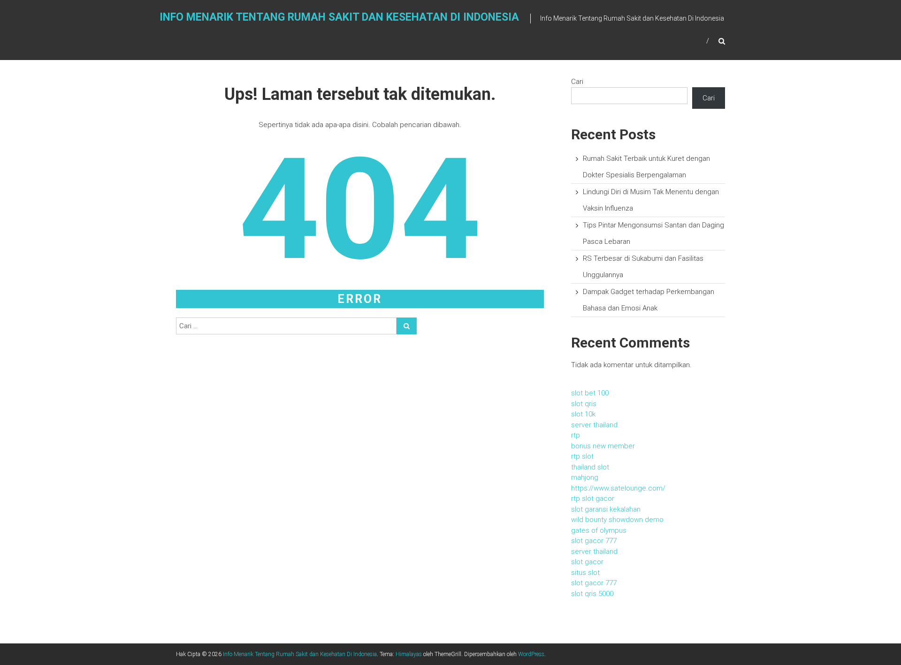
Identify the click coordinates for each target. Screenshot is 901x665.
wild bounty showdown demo (617, 519)
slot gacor (587, 562)
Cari (577, 81)
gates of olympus (598, 530)
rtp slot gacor (592, 498)
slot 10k (583, 414)
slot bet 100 (590, 393)
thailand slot (590, 467)
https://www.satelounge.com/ (618, 488)
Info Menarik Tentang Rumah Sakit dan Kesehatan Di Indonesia (339, 17)
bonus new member (603, 446)
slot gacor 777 (594, 541)
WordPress (531, 654)
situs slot (585, 572)
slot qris (583, 404)
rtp (575, 435)
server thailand (594, 425)
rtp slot (582, 456)
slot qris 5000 (592, 593)
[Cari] (407, 325)
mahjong (584, 477)
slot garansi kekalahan (606, 509)
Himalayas (409, 654)
